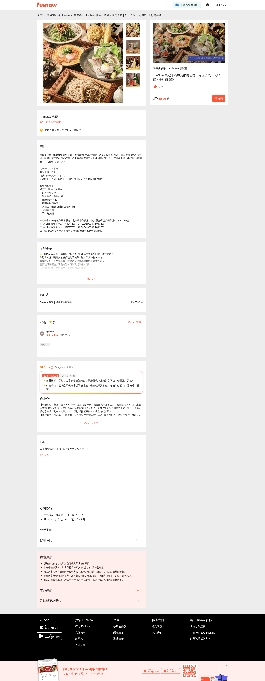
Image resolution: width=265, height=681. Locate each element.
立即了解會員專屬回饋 (50, 121)
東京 (40, 15)
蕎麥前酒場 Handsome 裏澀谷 (64, 15)
